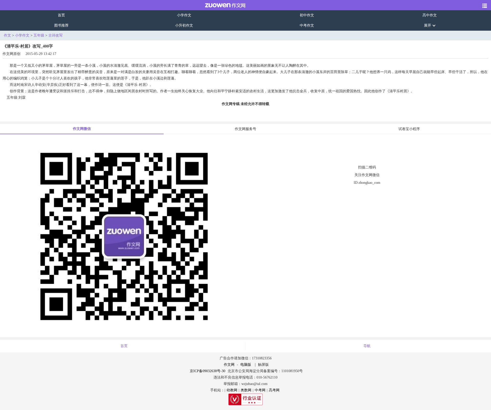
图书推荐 (61, 25)
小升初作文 (184, 25)
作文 (7, 35)
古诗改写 (55, 35)
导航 (367, 346)
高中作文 (429, 15)
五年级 (39, 35)
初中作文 (307, 15)
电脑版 (245, 365)
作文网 (229, 365)
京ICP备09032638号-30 (207, 371)
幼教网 (232, 390)
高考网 (274, 390)
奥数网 (246, 390)
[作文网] (221, 5)
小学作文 (184, 15)
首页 (61, 15)
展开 (427, 25)
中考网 (260, 390)
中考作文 (307, 25)
